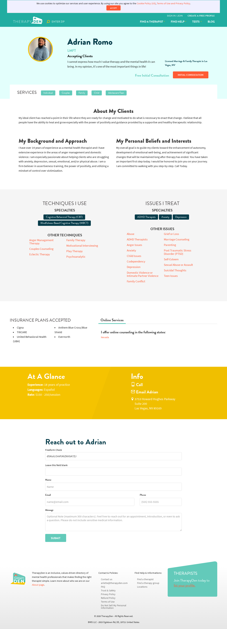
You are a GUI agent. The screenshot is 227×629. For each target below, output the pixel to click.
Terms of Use (108, 601)
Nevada (105, 337)
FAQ (103, 586)
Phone (143, 495)
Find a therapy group (148, 583)
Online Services (112, 320)
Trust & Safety (108, 590)
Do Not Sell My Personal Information (113, 607)
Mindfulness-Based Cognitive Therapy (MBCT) (64, 223)
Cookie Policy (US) (146, 3)
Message (49, 510)
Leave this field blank (56, 465)
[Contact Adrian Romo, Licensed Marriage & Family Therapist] (40, 49)
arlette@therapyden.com (114, 583)
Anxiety (165, 217)
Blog (211, 22)
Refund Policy (108, 598)
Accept (113, 8)
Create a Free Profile (201, 16)
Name (48, 480)
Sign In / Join (175, 16)
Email (48, 495)
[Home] (28, 22)
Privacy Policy (108, 594)
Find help (177, 22)
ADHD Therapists (146, 217)
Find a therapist (151, 22)
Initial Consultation (190, 75)
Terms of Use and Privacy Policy (173, 3)
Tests (196, 22)
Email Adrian (146, 392)
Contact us (106, 579)
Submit (55, 538)
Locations (142, 586)
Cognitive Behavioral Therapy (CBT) (64, 217)
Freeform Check (53, 450)
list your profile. (184, 585)
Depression (181, 217)
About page (38, 585)
